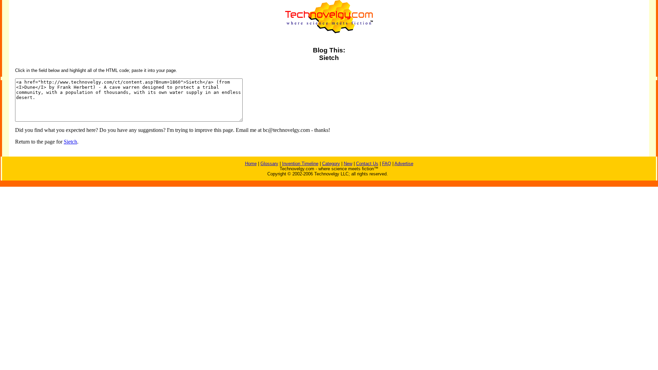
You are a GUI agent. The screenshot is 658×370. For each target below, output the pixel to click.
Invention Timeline (300, 163)
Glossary (269, 163)
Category (331, 163)
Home (251, 163)
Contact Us (367, 163)
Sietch (70, 142)
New (348, 163)
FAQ (386, 163)
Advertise (403, 163)
